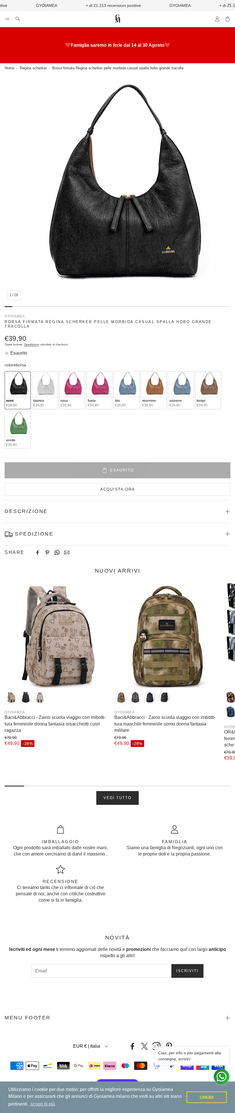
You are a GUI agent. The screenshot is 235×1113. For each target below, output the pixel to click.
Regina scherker (33, 68)
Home (9, 68)
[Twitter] (144, 1046)
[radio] (18, 390)
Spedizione (31, 344)
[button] (7, 19)
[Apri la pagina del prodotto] (57, 635)
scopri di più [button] (42, 1104)
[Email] (66, 552)
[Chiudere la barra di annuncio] (229, 4)
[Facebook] (37, 552)
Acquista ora (117, 489)
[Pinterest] (47, 552)
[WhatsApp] (57, 552)
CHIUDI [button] (207, 1097)
